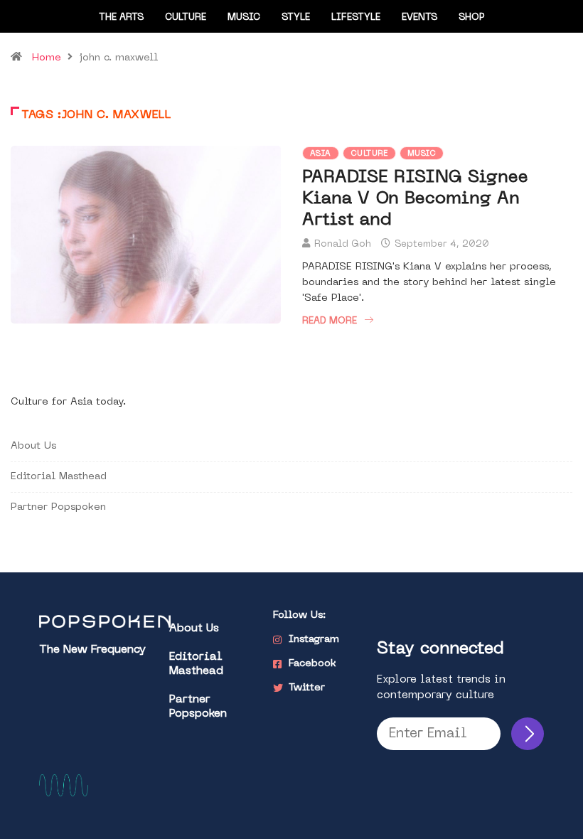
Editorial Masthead (59, 476)
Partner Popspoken (58, 507)
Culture (185, 17)
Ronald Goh (342, 244)
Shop (472, 17)
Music (244, 17)
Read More (329, 321)
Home (46, 58)
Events (419, 17)
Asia (320, 154)
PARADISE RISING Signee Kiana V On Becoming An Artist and (415, 199)
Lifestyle (355, 17)
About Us (33, 446)
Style (296, 17)
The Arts (121, 17)
